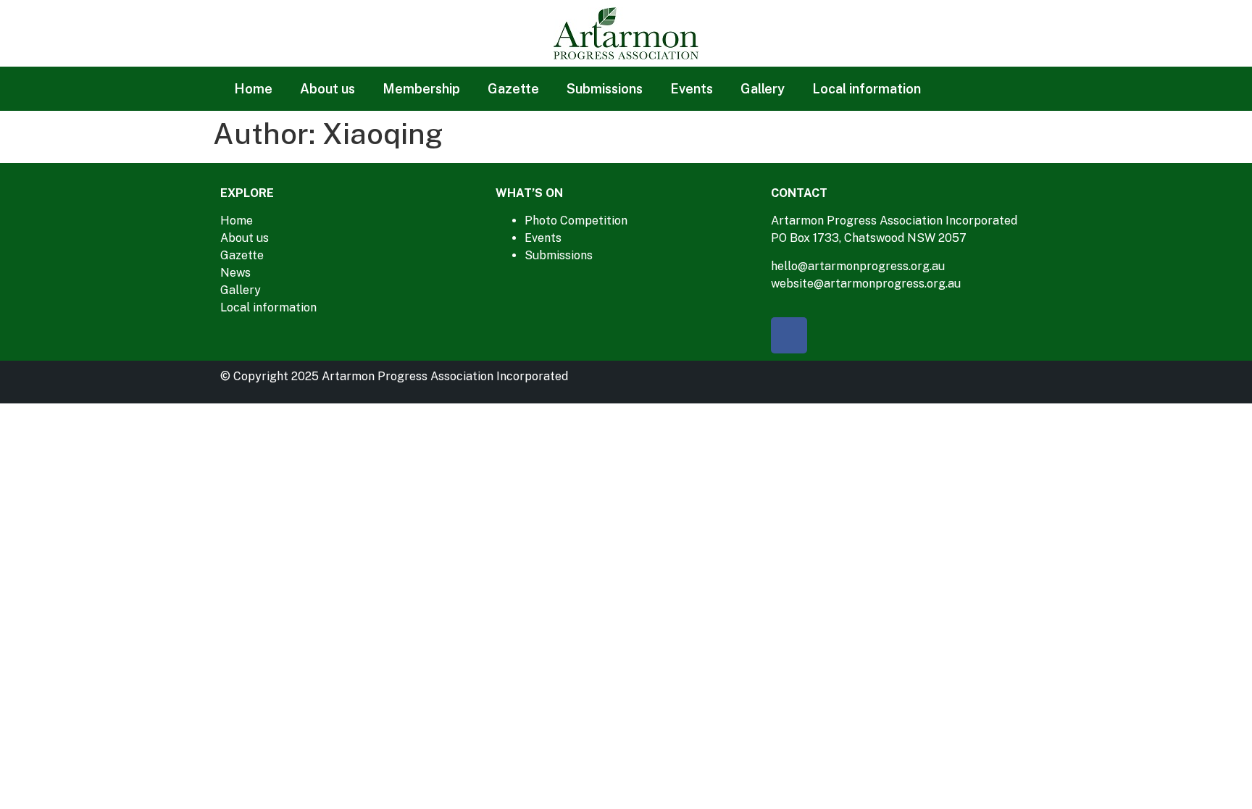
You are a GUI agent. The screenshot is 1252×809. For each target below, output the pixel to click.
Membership (421, 88)
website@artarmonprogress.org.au (866, 283)
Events (691, 88)
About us (327, 88)
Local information (866, 88)
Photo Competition (576, 220)
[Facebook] (789, 335)
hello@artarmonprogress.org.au (858, 266)
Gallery (762, 88)
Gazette (513, 88)
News (235, 273)
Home (253, 88)
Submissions (605, 88)
